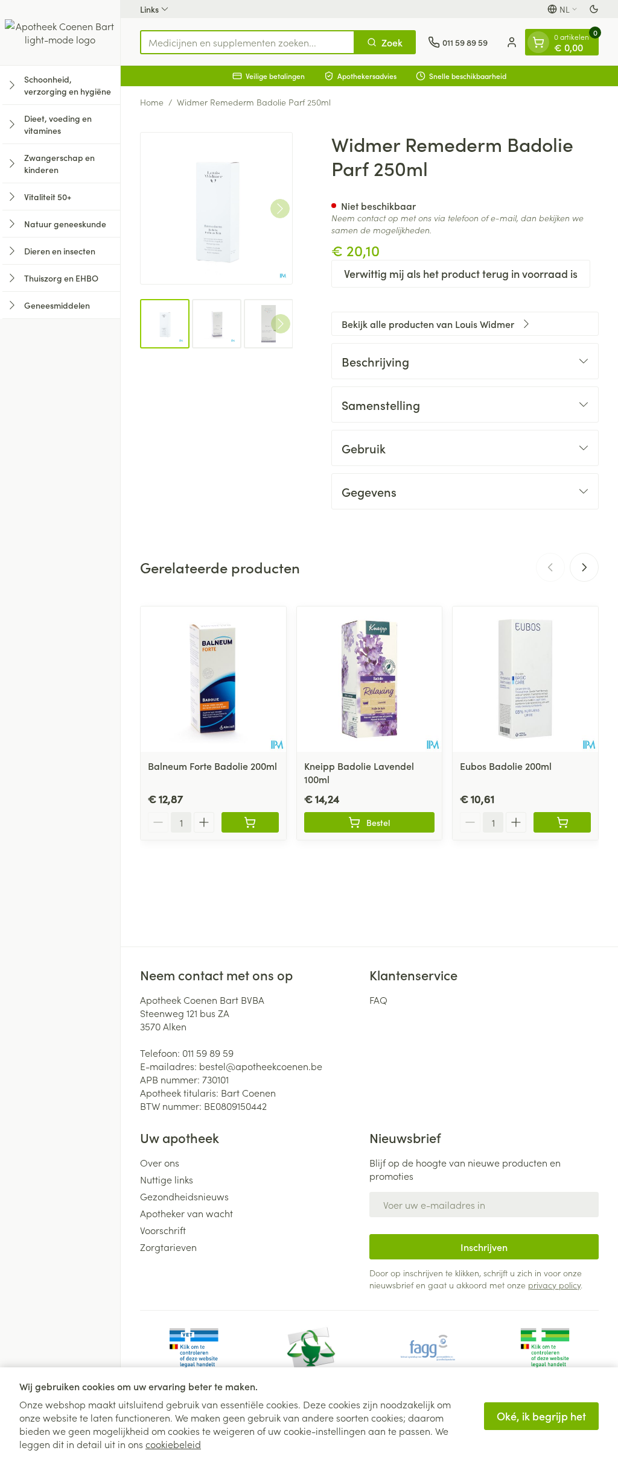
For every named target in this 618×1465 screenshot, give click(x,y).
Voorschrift (163, 1230)
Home (152, 102)
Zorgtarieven (168, 1246)
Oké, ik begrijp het (541, 1415)
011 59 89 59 (208, 1052)
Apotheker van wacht (186, 1213)
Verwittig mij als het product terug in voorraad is (461, 273)
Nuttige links (166, 1179)
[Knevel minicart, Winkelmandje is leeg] (538, 42)
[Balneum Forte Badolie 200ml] (213, 679)
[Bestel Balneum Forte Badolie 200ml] (250, 822)
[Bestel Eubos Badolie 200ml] (562, 822)
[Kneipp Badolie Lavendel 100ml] (369, 679)
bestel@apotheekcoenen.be (260, 1066)
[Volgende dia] (584, 567)
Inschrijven (484, 1246)
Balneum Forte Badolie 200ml (212, 765)
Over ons (159, 1162)
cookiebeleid (173, 1444)
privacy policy (554, 1285)
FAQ (378, 999)
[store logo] (60, 32)
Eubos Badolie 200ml (506, 765)
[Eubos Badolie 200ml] (525, 679)
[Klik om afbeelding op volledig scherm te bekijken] (216, 208)
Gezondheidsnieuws (184, 1196)
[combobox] (247, 42)
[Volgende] (280, 208)
